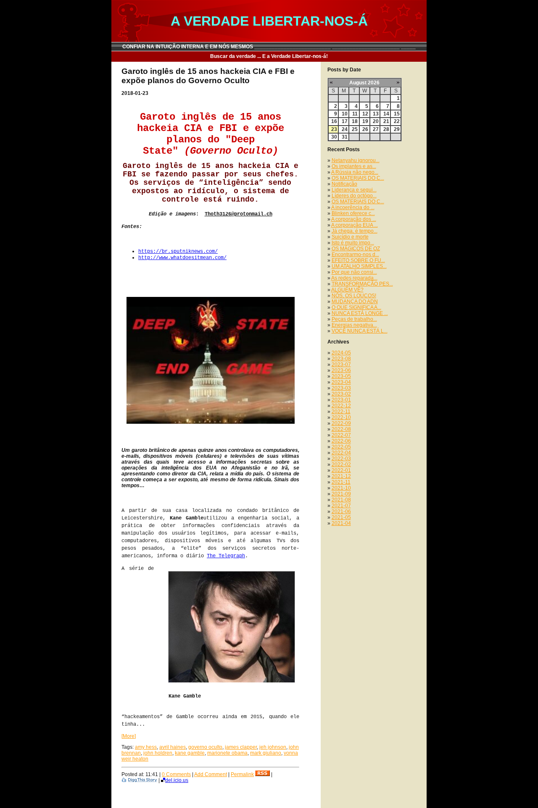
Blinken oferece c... (353, 213)
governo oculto (205, 747)
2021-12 (341, 476)
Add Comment (210, 774)
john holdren (157, 753)
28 (386, 129)
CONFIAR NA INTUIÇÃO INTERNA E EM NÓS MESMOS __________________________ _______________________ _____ (269, 47)
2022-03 (341, 459)
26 (365, 129)
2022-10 (341, 417)
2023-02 (341, 394)
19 (365, 121)
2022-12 (341, 406)
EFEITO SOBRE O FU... (358, 260)
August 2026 (364, 83)
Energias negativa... (354, 325)
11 (355, 114)
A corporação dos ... (353, 219)
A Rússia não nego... (354, 172)
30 (334, 137)
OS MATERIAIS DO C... (358, 178)
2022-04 (341, 453)
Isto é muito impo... (353, 243)
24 (345, 129)
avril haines (172, 747)
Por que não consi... (354, 272)
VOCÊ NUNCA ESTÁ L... (360, 331)
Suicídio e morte (350, 237)
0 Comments (176, 774)
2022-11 (341, 411)
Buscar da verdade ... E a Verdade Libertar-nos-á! (269, 56)
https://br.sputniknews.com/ (178, 251)
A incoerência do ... (352, 207)
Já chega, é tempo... (354, 231)
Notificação (344, 184)
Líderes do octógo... (354, 196)
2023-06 (341, 370)
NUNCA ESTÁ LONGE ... (360, 313)
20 (376, 121)
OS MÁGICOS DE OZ (356, 249)
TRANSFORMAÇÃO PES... (362, 284)
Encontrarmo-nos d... (355, 254)
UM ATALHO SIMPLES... (359, 266)
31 (345, 137)
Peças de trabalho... (354, 319)
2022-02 (341, 464)
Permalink (242, 774)
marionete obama (227, 753)
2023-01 (341, 400)
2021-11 (341, 482)
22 (397, 121)
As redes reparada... (354, 278)
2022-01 (341, 470)
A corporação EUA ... (354, 225)
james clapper (241, 747)
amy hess (146, 747)
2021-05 (341, 517)
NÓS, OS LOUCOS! (354, 296)
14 (386, 114)
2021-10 (341, 488)
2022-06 (341, 441)
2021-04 (341, 523)
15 (397, 114)
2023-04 (341, 382)
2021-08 (341, 500)
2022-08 (341, 429)
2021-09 (341, 494)
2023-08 (341, 359)
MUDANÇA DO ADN (355, 301)
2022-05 (341, 447)
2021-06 (341, 511)
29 (397, 129)
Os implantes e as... (354, 166)
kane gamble (190, 753)
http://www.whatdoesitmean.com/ (182, 258)
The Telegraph (226, 556)
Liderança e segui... (354, 190)
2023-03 (341, 388)
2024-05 (341, 353)
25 (355, 129)
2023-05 (341, 376)
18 (355, 121)
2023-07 (341, 364)
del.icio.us (176, 780)
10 (345, 114)
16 (334, 121)
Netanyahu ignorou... (356, 160)
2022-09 (341, 423)
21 (386, 121)
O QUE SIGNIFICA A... (356, 307)
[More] (128, 736)
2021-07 (341, 506)
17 (345, 121)
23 (334, 129)
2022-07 (341, 435)
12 (365, 114)
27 (376, 129)
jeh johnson (272, 747)
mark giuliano (265, 753)
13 (376, 114)
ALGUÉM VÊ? (347, 290)
